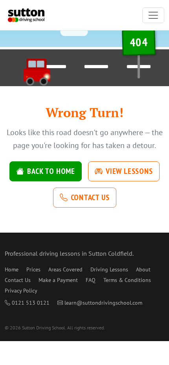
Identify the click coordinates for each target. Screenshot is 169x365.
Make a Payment (58, 280)
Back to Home (51, 171)
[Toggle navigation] (153, 15)
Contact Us (90, 197)
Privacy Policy (21, 290)
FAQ (91, 280)
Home (11, 269)
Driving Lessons (109, 269)
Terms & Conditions (127, 280)
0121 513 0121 (31, 302)
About (143, 269)
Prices (33, 269)
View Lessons (129, 171)
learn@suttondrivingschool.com (103, 302)
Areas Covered (65, 269)
